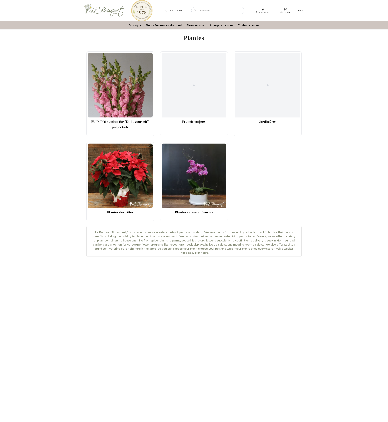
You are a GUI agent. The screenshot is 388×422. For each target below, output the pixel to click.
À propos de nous (221, 25)
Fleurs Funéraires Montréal (164, 25)
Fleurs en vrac (195, 25)
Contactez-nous (248, 25)
